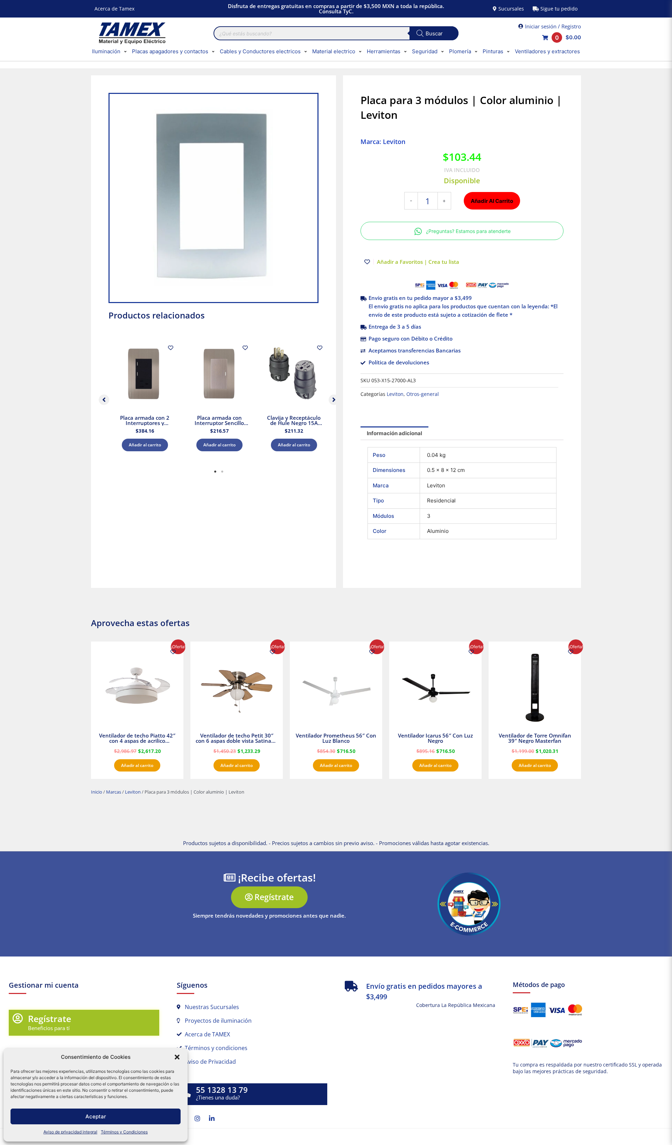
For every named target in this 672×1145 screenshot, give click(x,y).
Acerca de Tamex (114, 8)
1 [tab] (215, 471)
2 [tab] (222, 471)
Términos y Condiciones (124, 1131)
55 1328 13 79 (222, 1090)
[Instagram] (197, 1118)
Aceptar (95, 1116)
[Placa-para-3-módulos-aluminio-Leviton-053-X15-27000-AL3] (213, 198)
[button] (177, 1057)
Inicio (96, 792)
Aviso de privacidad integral (70, 1131)
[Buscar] (434, 33)
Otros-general (422, 394)
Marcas (113, 792)
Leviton (395, 394)
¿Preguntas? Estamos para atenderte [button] (468, 231)
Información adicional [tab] (394, 433)
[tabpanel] (144, 398)
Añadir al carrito (145, 445)
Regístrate (49, 1018)
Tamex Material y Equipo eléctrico (131, 33)
